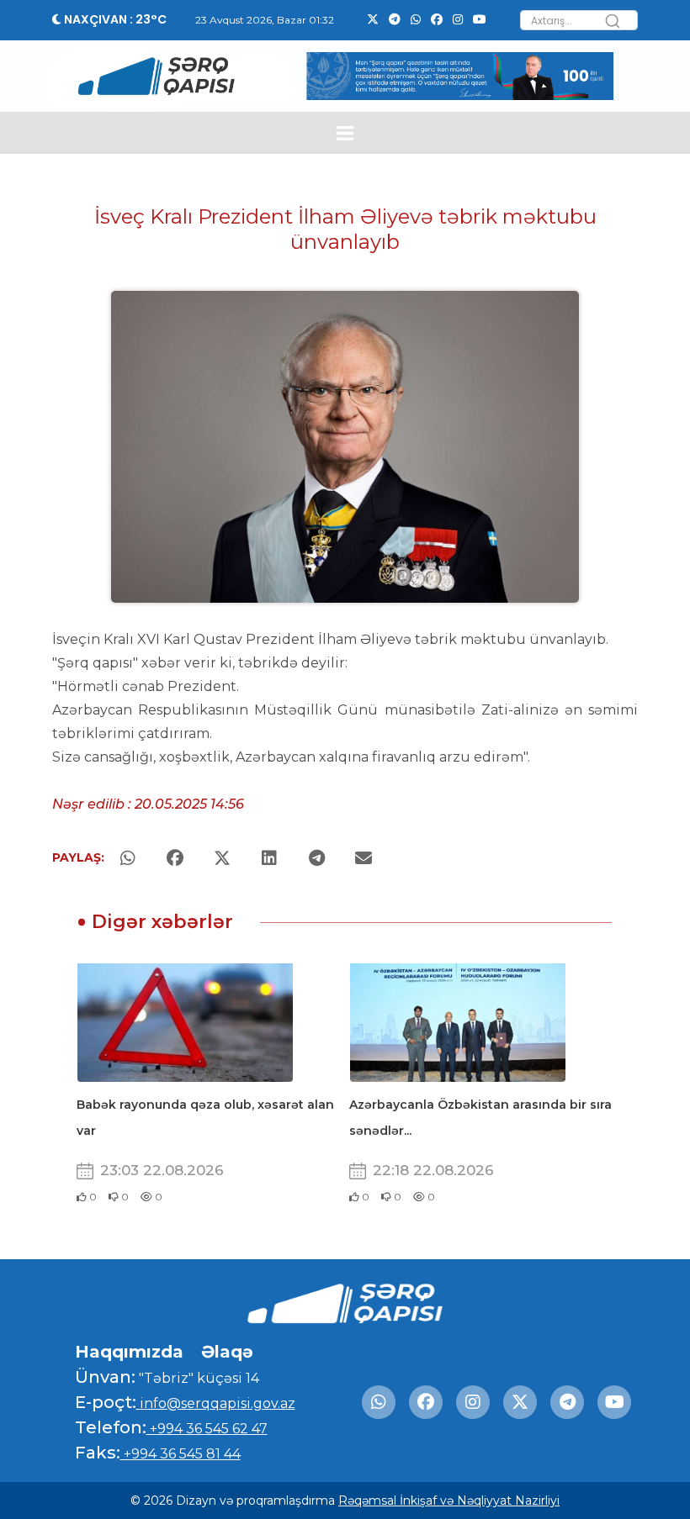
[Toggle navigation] (345, 133)
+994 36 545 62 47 (207, 1429)
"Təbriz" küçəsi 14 (197, 1378)
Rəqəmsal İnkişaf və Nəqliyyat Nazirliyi (449, 1500)
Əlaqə (227, 1352)
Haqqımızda (129, 1352)
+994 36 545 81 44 (180, 1454)
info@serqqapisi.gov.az (215, 1403)
